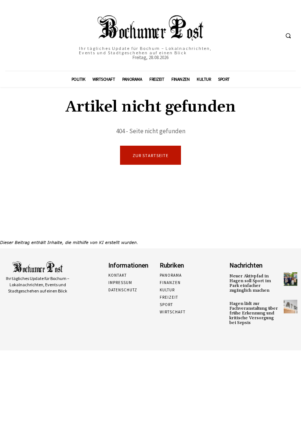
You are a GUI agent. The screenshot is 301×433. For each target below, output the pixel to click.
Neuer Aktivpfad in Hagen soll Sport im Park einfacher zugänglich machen (250, 283)
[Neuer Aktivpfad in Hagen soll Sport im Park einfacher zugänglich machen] (290, 279)
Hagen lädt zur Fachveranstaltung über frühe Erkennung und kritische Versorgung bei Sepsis (253, 313)
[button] (288, 35)
